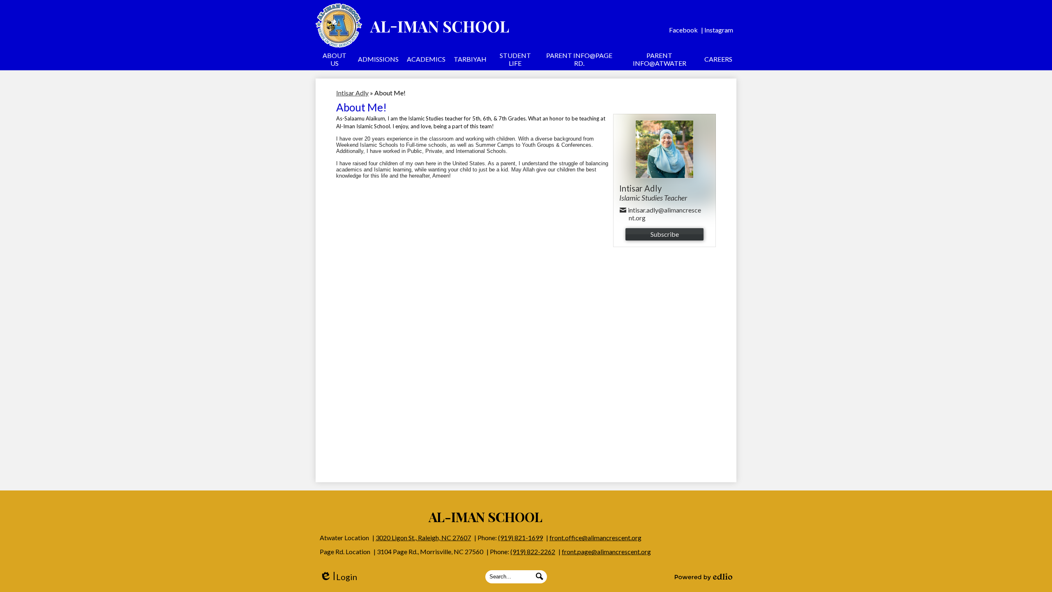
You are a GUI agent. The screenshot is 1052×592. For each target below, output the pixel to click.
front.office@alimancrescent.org (595, 537)
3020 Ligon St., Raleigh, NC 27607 (423, 537)
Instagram (718, 30)
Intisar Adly (352, 93)
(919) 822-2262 (532, 551)
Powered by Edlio (703, 577)
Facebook (683, 30)
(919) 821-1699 (520, 537)
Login (338, 577)
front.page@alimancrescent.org (606, 551)
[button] (335, 60)
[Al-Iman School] (412, 25)
